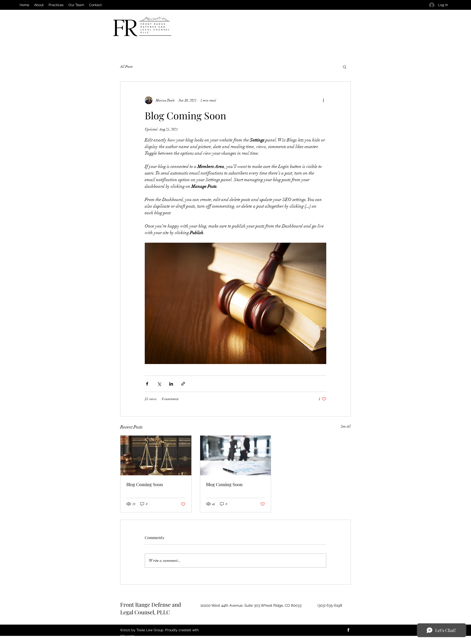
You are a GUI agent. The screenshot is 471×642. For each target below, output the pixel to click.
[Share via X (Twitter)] (159, 383)
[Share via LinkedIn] (171, 383)
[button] (344, 67)
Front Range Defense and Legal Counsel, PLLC (150, 608)
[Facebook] (348, 630)
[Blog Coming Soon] (155, 455)
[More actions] (323, 100)
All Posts (126, 66)
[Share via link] (183, 383)
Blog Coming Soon (144, 484)
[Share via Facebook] (147, 383)
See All (346, 426)
